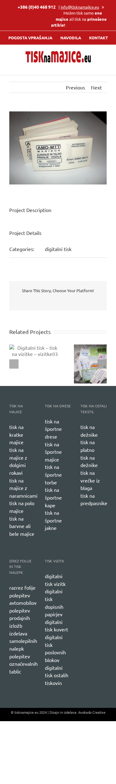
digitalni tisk (58, 249)
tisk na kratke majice (16, 434)
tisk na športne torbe (53, 474)
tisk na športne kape (53, 497)
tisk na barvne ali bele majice (21, 526)
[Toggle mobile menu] (104, 66)
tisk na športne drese (53, 429)
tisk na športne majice (53, 451)
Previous (75, 87)
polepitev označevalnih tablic (23, 663)
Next (96, 87)
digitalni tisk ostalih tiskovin (56, 675)
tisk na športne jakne (53, 520)
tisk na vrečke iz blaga (90, 480)
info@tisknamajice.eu (80, 7)
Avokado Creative (91, 712)
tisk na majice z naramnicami (23, 488)
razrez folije (22, 587)
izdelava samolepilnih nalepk (23, 641)
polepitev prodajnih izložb (19, 618)
